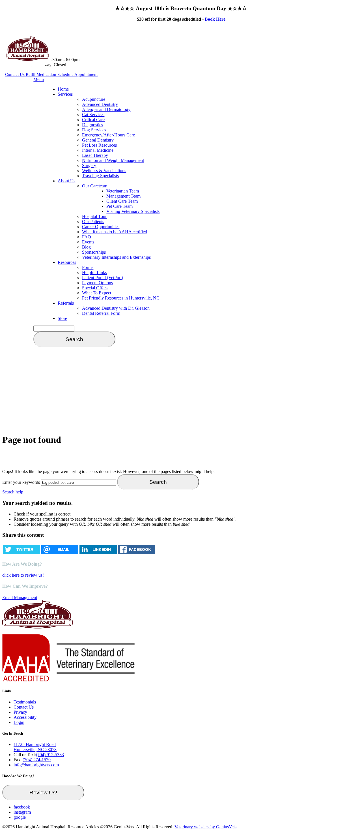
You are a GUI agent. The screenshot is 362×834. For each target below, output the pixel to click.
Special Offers (94, 287)
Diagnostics (92, 124)
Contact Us (15, 74)
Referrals (66, 303)
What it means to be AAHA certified (114, 231)
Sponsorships (94, 252)
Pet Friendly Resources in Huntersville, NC (121, 298)
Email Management (19, 597)
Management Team (123, 196)
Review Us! (43, 792)
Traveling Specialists (100, 175)
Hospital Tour (94, 216)
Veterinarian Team (122, 191)
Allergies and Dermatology (106, 109)
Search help (12, 491)
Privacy (20, 712)
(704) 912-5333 (50, 754)
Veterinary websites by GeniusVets (205, 826)
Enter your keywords (21, 482)
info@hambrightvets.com (36, 764)
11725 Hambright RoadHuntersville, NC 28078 (35, 747)
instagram (22, 812)
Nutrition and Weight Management (113, 160)
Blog (86, 247)
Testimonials (25, 702)
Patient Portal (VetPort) (102, 277)
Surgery (89, 165)
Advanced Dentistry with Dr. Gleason (116, 308)
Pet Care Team (119, 206)
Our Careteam (94, 185)
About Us (66, 180)
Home (63, 89)
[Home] (28, 59)
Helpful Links (94, 272)
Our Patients (93, 221)
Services (65, 94)
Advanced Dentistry (100, 104)
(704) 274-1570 (37, 759)
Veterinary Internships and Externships (116, 257)
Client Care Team (122, 201)
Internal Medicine (97, 150)
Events (88, 241)
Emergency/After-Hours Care (108, 134)
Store (62, 318)
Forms (87, 267)
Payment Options (97, 282)
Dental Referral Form (101, 313)
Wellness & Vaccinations (104, 170)
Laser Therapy (95, 155)
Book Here (215, 19)
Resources (67, 262)
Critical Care (93, 119)
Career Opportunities (100, 226)
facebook (22, 807)
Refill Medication (41, 74)
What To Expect (96, 292)
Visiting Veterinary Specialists (133, 211)
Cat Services (93, 114)
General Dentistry (98, 140)
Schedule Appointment (77, 74)
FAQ (86, 236)
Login (19, 722)
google (20, 817)
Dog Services (94, 129)
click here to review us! (23, 575)
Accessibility (25, 717)
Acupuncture (93, 99)
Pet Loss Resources (99, 145)
